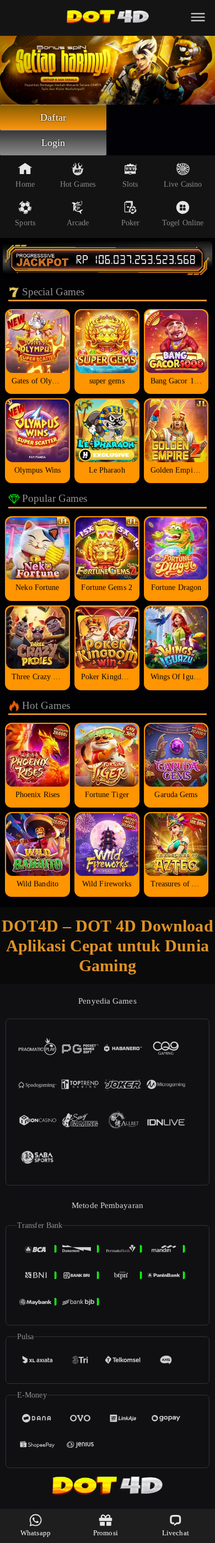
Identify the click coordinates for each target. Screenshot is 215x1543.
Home (24, 184)
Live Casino (183, 184)
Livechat (175, 1533)
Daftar (53, 117)
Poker (130, 223)
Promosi (105, 1533)
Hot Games (77, 184)
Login (53, 142)
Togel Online (182, 223)
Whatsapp (35, 1533)
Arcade (78, 223)
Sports (25, 223)
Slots (130, 184)
